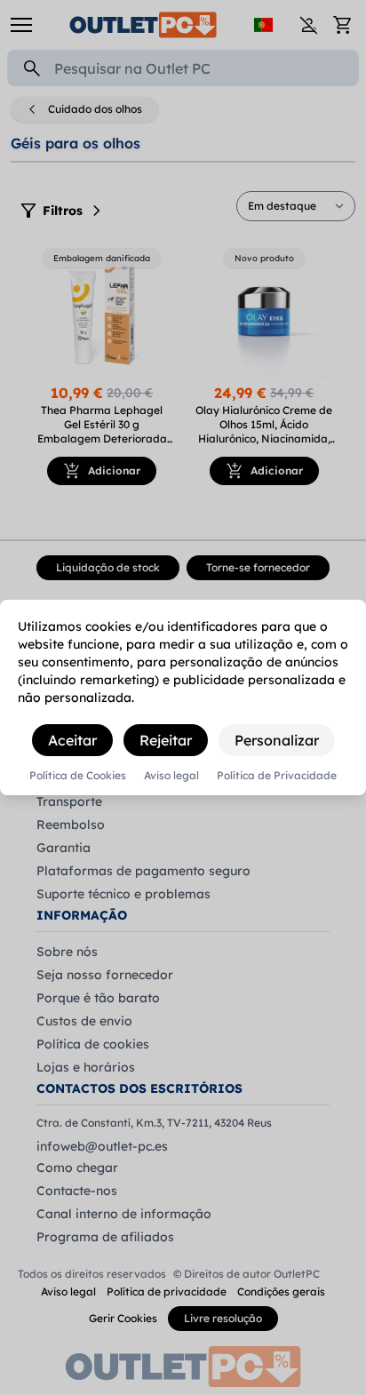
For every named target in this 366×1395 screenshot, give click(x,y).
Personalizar (277, 740)
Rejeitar (165, 740)
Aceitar (72, 740)
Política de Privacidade (277, 775)
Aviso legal (171, 775)
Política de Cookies (77, 775)
